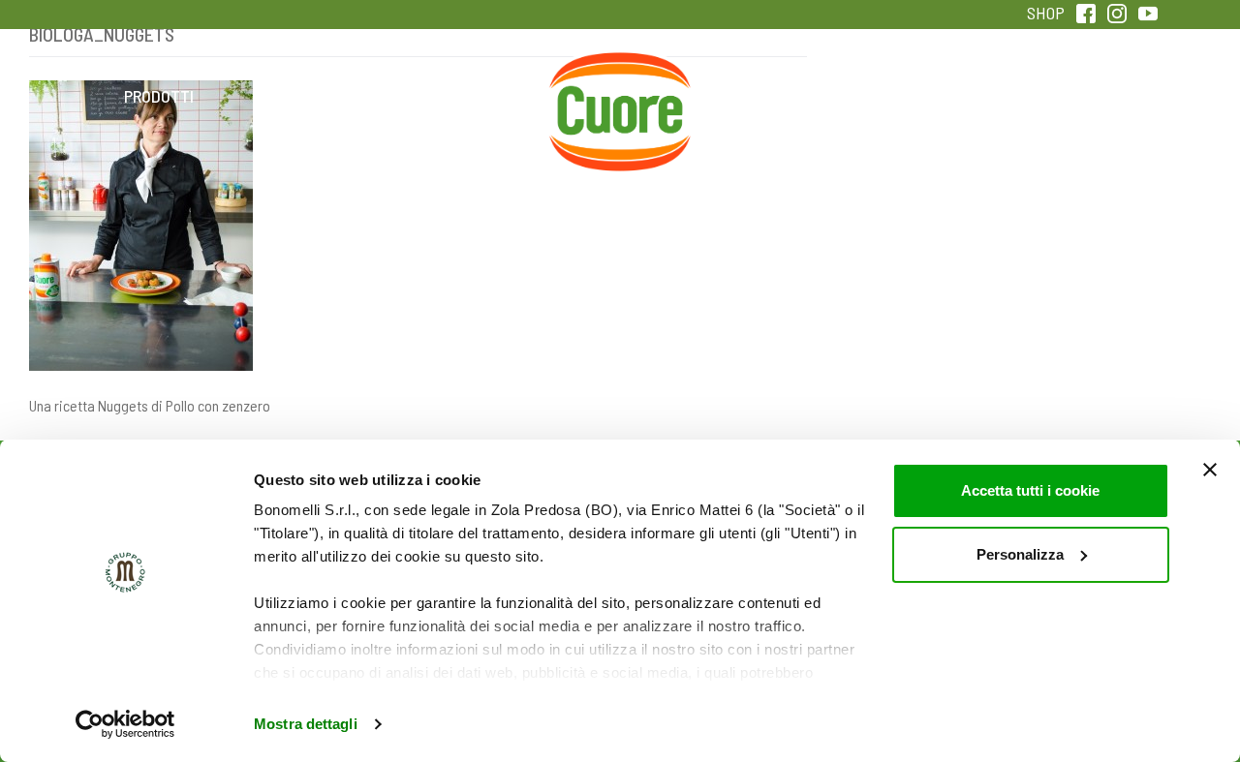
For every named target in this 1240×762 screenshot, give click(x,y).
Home (620, 74)
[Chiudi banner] (1210, 469)
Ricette (466, 96)
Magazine (773, 96)
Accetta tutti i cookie (1030, 490)
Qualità (927, 96)
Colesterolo (312, 96)
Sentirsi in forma (1081, 96)
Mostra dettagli (305, 724)
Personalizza (1020, 554)
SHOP (1046, 12)
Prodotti (159, 96)
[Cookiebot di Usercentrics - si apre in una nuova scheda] (125, 724)
